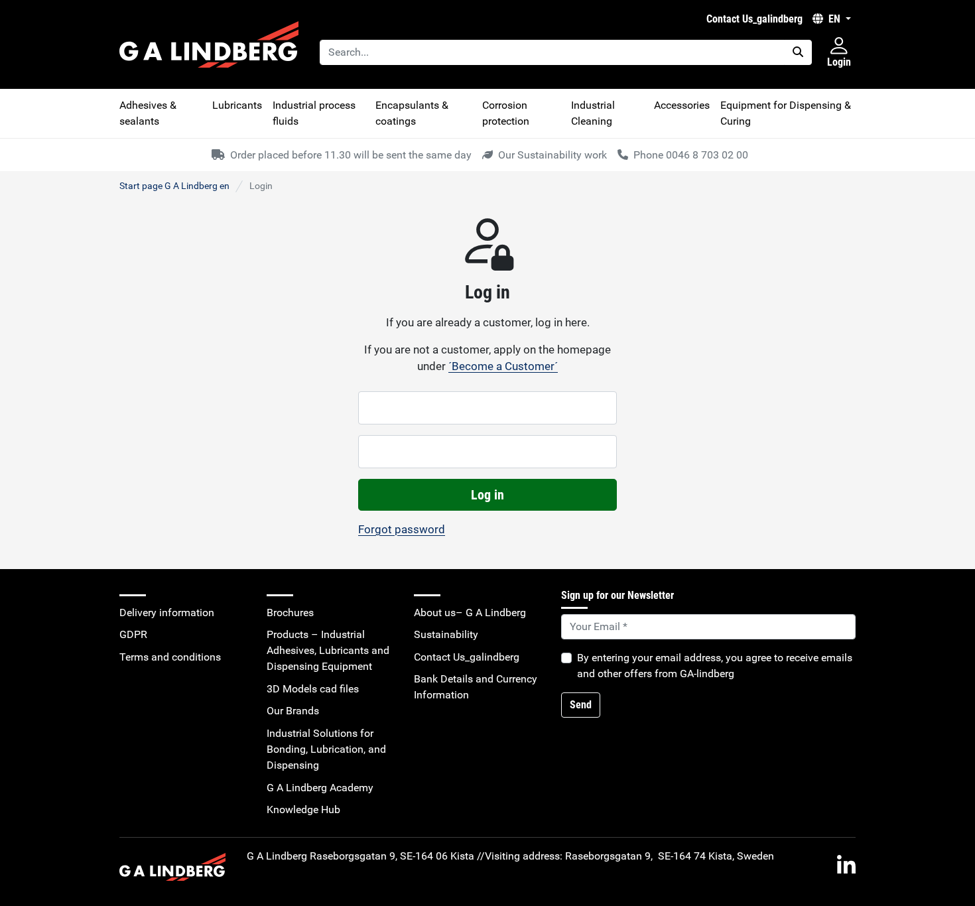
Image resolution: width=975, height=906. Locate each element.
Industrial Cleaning (593, 113)
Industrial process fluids (314, 113)
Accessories (682, 105)
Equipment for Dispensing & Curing (785, 113)
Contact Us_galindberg (754, 19)
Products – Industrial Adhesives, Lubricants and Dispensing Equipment (328, 650)
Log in (487, 495)
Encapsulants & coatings (411, 113)
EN (834, 19)
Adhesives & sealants (147, 113)
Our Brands (293, 710)
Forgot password (401, 529)
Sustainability (446, 634)
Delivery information (166, 612)
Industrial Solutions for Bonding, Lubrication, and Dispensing (326, 749)
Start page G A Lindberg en (174, 185)
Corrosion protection (505, 113)
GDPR (133, 634)
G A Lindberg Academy (320, 787)
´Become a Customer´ (503, 366)
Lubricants (237, 105)
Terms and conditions (170, 657)
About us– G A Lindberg (470, 612)
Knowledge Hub (303, 809)
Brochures (290, 612)
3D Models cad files (313, 688)
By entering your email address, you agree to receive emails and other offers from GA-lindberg (714, 665)
